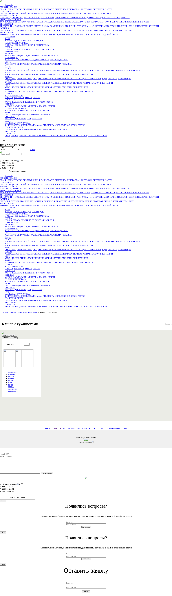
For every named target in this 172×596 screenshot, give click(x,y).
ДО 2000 (29, 91)
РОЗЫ (7, 39)
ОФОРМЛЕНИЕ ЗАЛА (14, 129)
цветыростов (13, 391)
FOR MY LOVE (11, 75)
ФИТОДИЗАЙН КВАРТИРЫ (147, 26)
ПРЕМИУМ (88, 91)
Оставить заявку (9, 335)
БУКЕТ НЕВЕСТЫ (12, 125)
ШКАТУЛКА (37, 119)
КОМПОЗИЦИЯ (124, 79)
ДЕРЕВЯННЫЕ (31, 102)
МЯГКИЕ (9, 106)
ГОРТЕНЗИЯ (15, 64)
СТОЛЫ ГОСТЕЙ (77, 125)
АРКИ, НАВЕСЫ (122, 18)
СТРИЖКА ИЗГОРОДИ (42, 22)
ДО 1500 (21, 91)
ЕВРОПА (17, 49)
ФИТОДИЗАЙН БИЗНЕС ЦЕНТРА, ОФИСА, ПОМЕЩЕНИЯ (37, 26)
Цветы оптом (10, 37)
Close (3, 501)
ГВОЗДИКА (67, 64)
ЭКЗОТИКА (26, 49)
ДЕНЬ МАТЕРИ (121, 70)
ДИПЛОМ (19, 119)
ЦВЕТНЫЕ (22, 115)
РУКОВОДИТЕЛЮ (62, 75)
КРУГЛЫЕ (9, 98)
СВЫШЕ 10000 (77, 91)
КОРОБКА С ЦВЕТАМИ (81, 79)
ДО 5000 (51, 91)
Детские (21, 136)
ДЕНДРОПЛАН (61, 9)
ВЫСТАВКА (59, 136)
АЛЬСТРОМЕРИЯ (27, 45)
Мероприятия (10, 131)
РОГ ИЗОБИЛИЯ (21, 110)
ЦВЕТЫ (8, 62)
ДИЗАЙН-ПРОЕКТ (46, 9)
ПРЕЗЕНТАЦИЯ (47, 136)
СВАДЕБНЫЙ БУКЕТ (42, 79)
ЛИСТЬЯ (15, 56)
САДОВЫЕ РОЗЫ (17, 83)
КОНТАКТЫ (121, 429)
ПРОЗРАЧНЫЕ (11, 115)
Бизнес (7, 136)
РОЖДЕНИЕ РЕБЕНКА (60, 70)
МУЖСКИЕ (44, 110)
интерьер (11, 376)
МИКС (7, 87)
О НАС (48, 429)
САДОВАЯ (17, 41)
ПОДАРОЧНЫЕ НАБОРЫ (15, 108)
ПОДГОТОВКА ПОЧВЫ (30, 18)
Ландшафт (9, 5)
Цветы (7, 66)
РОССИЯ (8, 41)
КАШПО (97, 34)
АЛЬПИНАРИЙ (47, 18)
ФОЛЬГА (28, 98)
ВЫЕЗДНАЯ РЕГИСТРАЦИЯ (44, 129)
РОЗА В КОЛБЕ (11, 60)
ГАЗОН (12, 13)
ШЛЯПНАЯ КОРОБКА (61, 79)
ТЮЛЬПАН (9, 45)
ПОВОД (8, 68)
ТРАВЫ (34, 56)
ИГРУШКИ (9, 104)
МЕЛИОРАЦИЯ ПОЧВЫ (138, 22)
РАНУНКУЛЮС (66, 83)
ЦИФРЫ (36, 98)
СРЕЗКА (8, 47)
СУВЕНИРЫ (10, 117)
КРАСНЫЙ (31, 87)
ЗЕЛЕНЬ (50, 49)
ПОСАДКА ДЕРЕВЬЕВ (60, 13)
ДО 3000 (36, 91)
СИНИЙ (76, 87)
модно (10, 385)
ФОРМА (8, 77)
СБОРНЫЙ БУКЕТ (24, 79)
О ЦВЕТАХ (56, 429)
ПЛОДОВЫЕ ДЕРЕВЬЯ (102, 30)
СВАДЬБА (34, 70)
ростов (11, 387)
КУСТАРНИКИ (127, 30)
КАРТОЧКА (10, 102)
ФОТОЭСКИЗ (86, 9)
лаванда (11, 378)
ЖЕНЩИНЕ (23, 75)
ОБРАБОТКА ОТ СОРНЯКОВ (103, 22)
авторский (12, 372)
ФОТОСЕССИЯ (100, 136)
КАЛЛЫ (34, 64)
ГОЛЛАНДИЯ (38, 41)
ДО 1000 (14, 91)
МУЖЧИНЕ (33, 75)
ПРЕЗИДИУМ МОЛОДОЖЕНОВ (56, 125)
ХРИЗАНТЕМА (42, 45)
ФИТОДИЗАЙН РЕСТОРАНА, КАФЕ (78, 26)
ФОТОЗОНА (62, 129)
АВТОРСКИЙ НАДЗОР (102, 9)
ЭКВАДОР (26, 41)
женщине (12, 374)
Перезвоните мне (17, 171)
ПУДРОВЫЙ (67, 87)
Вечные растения (11, 51)
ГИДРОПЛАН (74, 9)
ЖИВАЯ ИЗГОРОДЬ (41, 13)
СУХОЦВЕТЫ (70, 34)
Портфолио (37, 125)
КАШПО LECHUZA (85, 34)
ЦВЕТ (7, 85)
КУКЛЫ (51, 106)
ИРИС (17, 45)
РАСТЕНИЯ (10, 53)
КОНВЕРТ (19, 102)
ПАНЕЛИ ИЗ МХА (50, 56)
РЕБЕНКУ (49, 75)
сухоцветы (12, 389)
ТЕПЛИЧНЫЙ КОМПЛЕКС (16, 43)
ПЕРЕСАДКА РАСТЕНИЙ (79, 22)
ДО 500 (8, 91)
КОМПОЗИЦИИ (11, 58)
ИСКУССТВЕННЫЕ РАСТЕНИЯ (25, 34)
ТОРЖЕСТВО (10, 134)
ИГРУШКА (112, 79)
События (14, 136)
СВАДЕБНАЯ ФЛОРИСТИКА (17, 123)
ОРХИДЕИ (100, 83)
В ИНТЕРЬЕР (23, 60)
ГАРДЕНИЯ (43, 64)
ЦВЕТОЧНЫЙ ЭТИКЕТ (72, 429)
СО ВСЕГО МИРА (39, 49)
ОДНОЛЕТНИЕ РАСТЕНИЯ (55, 30)
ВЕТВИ (8, 56)
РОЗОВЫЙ (48, 87)
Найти (32, 150)
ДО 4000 (44, 91)
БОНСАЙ (45, 60)
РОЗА (7, 64)
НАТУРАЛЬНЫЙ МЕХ (22, 106)
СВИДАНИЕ (44, 70)
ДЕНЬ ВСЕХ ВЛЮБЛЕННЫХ (82, 70)
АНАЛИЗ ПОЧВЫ (30, 9)
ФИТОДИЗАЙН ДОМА (124, 26)
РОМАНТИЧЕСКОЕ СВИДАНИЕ (80, 136)
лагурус (11, 380)
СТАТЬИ (99, 429)
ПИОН (45, 83)
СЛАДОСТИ (34, 110)
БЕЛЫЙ (39, 87)
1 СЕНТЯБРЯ (109, 70)
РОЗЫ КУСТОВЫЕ (34, 83)
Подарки (8, 93)
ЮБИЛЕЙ (25, 70)
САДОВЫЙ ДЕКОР (110, 34)
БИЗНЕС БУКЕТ (86, 75)
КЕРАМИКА (45, 115)
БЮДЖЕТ (9, 89)
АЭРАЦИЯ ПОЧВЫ (103, 13)
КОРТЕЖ (28, 129)
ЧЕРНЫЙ (84, 87)
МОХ (39, 56)
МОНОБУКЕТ (10, 79)
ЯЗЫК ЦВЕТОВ (88, 429)
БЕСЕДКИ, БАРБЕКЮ (105, 18)
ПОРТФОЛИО (110, 429)
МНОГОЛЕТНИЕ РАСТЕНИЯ (80, 30)
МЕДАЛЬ (27, 119)
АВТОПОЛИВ (122, 22)
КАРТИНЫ (54, 60)
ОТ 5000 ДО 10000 (62, 91)
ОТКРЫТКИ (10, 100)
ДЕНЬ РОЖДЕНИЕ (13, 70)
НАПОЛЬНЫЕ (33, 115)
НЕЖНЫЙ (15, 87)
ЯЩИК (104, 79)
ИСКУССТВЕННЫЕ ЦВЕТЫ (52, 34)
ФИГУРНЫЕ (19, 98)
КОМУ (7, 72)
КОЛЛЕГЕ (75, 75)
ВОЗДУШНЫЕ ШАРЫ (14, 96)
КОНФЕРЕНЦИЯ (32, 136)
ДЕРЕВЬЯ (117, 30)
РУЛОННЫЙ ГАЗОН (24, 13)
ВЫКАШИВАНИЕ (60, 22)
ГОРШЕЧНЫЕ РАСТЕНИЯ (32, 30)
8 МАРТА (99, 70)
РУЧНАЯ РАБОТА (45, 102)
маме (10, 383)
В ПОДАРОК (35, 60)
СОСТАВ (8, 81)
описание (6, 338)
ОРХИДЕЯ (25, 64)
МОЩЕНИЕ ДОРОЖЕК (86, 18)
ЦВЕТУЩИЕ (24, 56)
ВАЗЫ (7, 112)
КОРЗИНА (96, 79)
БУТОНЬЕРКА (27, 125)
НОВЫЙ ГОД (134, 70)
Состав (14, 338)
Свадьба (8, 121)
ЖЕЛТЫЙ (57, 87)
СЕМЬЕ (42, 75)
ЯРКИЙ (23, 87)
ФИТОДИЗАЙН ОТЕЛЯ (105, 26)
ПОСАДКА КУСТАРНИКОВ (82, 13)
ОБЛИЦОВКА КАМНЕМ (65, 18)
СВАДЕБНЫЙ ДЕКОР (14, 127)
